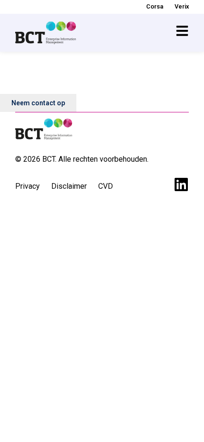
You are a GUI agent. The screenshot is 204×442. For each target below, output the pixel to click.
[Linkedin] (181, 184)
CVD (105, 186)
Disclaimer (69, 186)
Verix (182, 6)
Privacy (27, 186)
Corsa (154, 6)
